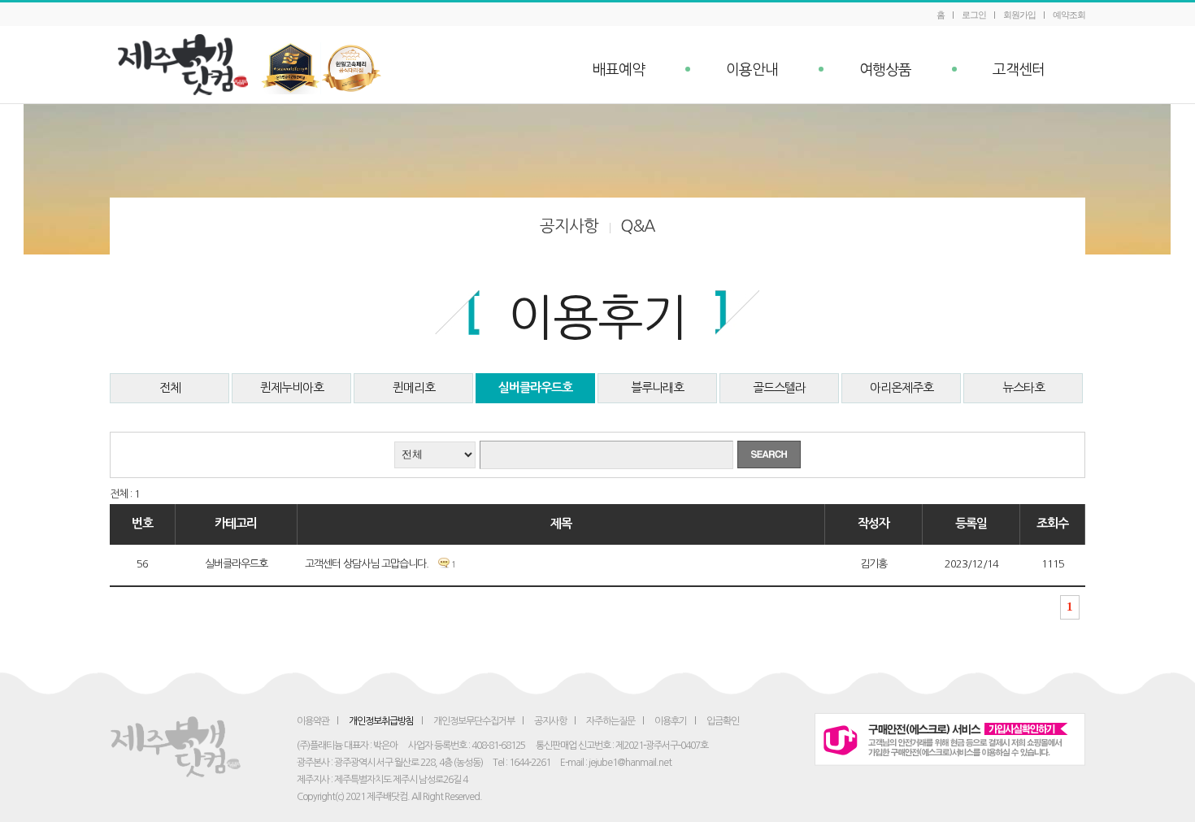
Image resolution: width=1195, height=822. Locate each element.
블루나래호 (657, 387)
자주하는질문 (610, 721)
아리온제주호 (901, 387)
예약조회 (1069, 15)
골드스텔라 (779, 387)
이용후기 (670, 721)
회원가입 (1019, 15)
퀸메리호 (414, 387)
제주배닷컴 (187, 64)
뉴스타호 (1023, 387)
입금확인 (722, 721)
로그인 (974, 15)
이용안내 (752, 70)
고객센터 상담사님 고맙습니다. (366, 564)
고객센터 (1019, 70)
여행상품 (885, 70)
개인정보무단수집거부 (474, 721)
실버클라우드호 (535, 387)
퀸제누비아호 (292, 387)
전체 (169, 387)
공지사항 (569, 226)
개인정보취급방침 (381, 721)
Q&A (637, 226)
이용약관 (313, 721)
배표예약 (619, 70)
